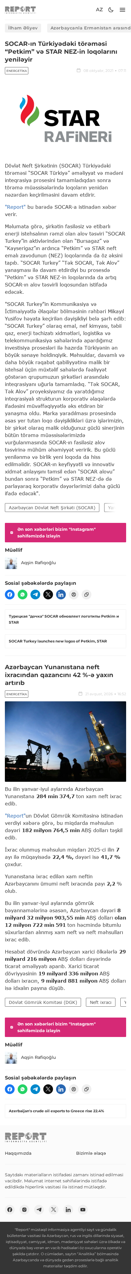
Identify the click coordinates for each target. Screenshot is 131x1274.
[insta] (24, 1210)
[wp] (22, 594)
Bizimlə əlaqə (91, 1153)
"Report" (15, 207)
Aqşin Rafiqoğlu (38, 562)
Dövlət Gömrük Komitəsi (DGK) (43, 1002)
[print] (74, 594)
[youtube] (83, 1210)
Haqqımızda (18, 1153)
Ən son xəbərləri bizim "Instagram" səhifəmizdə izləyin (56, 533)
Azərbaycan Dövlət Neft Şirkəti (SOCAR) (52, 507)
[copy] (86, 594)
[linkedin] (61, 594)
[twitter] (48, 594)
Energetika (16, 71)
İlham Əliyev (23, 28)
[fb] (10, 594)
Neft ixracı (101, 1002)
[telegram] (35, 594)
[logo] (20, 10)
